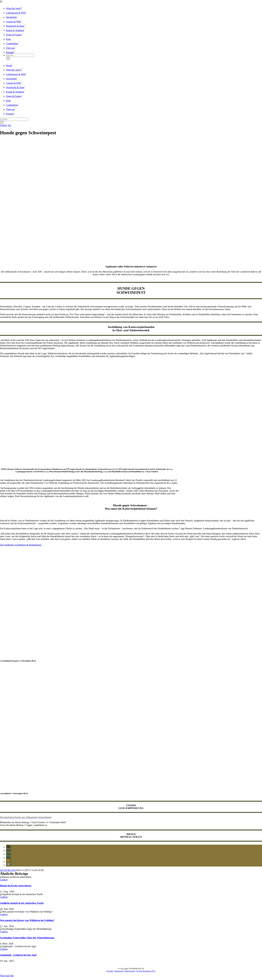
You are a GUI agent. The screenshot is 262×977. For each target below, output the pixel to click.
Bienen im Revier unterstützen (15, 885)
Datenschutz (130, 971)
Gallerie (4, 879)
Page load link (7, 975)
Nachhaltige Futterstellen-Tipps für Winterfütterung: (27, 937)
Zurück (3, 125)
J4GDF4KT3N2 (8, 870)
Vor (9, 125)
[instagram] (2, 964)
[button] (8, 847)
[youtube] (1, 964)
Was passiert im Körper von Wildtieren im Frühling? (27, 920)
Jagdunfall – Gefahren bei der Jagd (18, 955)
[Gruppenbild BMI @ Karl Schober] (87, 463)
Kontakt (110, 971)
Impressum (119, 971)
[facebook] (0, 964)
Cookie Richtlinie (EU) (145, 971)
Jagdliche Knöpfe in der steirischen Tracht (22, 903)
